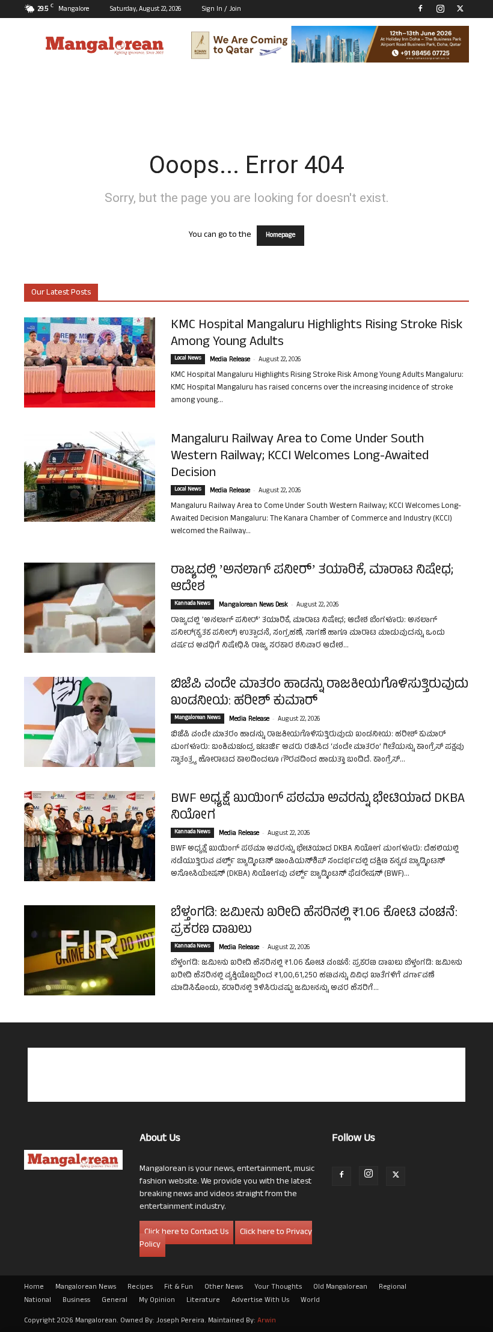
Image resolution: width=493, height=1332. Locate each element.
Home (34, 1287)
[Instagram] (440, 8)
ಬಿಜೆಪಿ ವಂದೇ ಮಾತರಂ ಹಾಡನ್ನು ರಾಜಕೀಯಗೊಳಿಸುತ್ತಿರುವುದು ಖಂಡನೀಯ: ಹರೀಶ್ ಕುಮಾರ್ (319, 693)
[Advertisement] (246, 1075)
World (310, 1300)
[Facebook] (420, 8)
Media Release (230, 360)
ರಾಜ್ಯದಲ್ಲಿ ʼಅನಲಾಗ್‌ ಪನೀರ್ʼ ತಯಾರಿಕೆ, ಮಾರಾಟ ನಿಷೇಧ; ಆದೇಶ (312, 579)
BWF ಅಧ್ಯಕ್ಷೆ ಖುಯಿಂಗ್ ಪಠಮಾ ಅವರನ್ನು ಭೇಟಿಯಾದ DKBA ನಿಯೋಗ (318, 808)
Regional (392, 1287)
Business (76, 1300)
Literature (203, 1300)
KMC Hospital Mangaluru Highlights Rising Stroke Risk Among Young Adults (316, 334)
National (37, 1300)
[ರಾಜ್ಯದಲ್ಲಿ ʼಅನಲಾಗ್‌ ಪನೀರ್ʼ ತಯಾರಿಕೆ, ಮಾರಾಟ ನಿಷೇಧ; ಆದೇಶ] (89, 608)
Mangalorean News (197, 718)
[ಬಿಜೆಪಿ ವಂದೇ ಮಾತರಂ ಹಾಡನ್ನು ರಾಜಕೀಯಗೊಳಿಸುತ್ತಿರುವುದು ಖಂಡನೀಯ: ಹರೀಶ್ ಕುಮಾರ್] (89, 722)
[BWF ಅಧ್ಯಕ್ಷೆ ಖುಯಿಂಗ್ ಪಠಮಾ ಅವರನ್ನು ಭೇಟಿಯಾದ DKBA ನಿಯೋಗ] (89, 836)
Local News (187, 359)
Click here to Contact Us (186, 1232)
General (114, 1300)
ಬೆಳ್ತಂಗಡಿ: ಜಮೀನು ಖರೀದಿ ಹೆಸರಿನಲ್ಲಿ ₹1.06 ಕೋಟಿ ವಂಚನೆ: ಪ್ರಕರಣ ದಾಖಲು (314, 922)
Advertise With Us (260, 1300)
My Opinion (157, 1300)
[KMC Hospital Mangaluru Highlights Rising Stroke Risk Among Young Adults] (89, 362)
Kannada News (192, 604)
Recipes (140, 1287)
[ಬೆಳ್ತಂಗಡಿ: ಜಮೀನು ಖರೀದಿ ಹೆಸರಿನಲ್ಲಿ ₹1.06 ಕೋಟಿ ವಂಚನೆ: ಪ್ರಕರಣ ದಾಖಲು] (89, 950)
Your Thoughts (278, 1287)
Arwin (266, 1321)
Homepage (280, 235)
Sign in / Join (221, 9)
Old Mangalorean (340, 1287)
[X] (460, 8)
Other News (223, 1287)
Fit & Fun (178, 1287)
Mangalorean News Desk (253, 605)
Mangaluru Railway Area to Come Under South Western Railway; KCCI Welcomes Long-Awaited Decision (300, 456)
